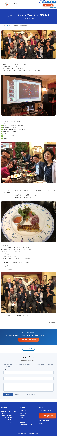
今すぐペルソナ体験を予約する (28, 339)
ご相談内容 (5, 382)
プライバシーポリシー (23, 394)
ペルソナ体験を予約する (47, 415)
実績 (22, 417)
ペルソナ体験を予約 (48, 5)
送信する (8, 394)
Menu (53, 7)
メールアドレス (6, 376)
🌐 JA (44, 1)
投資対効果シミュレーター (27, 424)
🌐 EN (49, 1)
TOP (2, 25)
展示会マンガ (24, 413)
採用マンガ (23, 411)
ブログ (6, 25)
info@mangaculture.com (11, 422)
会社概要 (23, 422)
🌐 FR (54, 1)
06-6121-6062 (7, 419)
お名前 (4, 369)
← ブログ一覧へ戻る (28, 348)
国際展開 (23, 415)
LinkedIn (41, 423)
